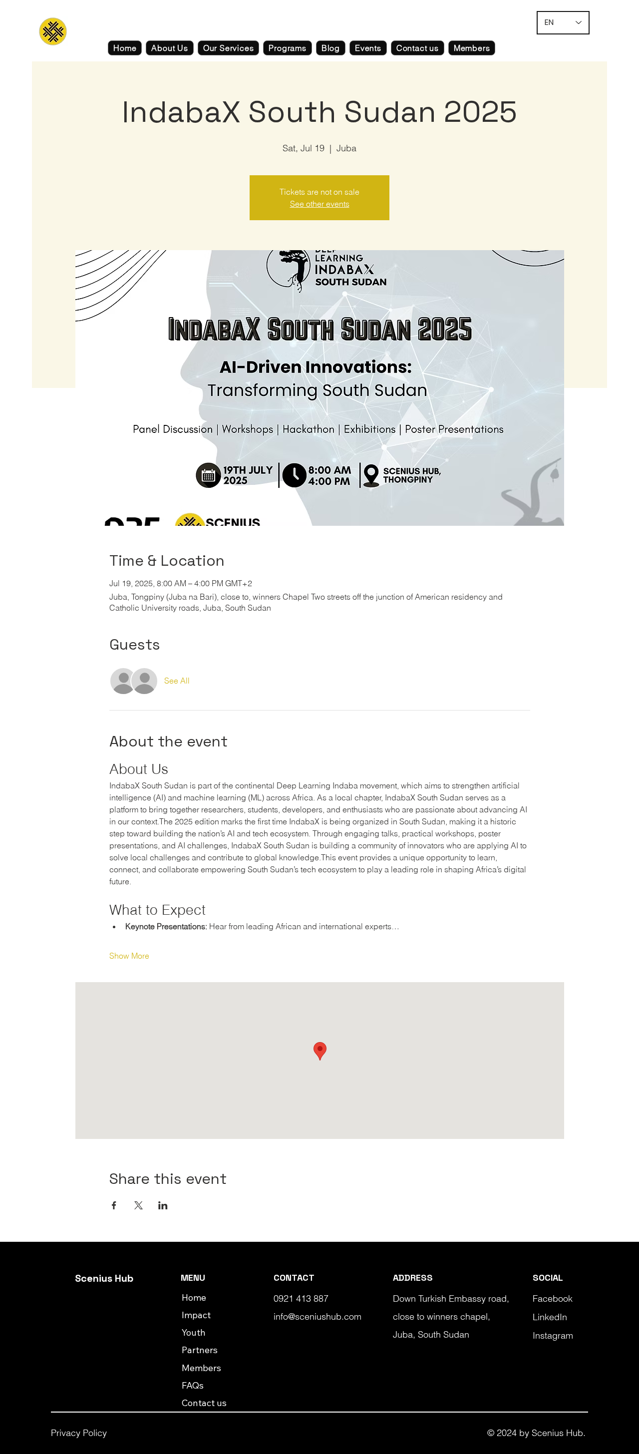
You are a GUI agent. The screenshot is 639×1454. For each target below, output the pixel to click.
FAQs (193, 1385)
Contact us (204, 1403)
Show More (129, 956)
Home (194, 1297)
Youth (194, 1332)
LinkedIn (550, 1317)
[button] (169, 47)
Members (201, 1368)
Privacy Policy (79, 1433)
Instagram (553, 1335)
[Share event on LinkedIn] (163, 1205)
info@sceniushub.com (317, 1316)
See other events (319, 204)
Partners (200, 1350)
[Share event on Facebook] (114, 1205)
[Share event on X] (138, 1205)
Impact (196, 1315)
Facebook (553, 1298)
